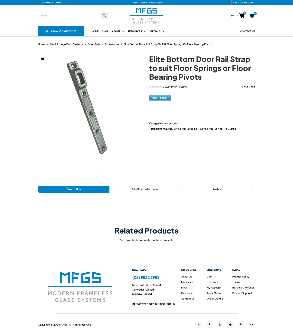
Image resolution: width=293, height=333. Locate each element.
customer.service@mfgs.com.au (155, 303)
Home (95, 31)
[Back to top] (281, 323)
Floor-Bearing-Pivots (193, 128)
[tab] (74, 189)
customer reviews (175, 86)
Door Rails (94, 44)
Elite (176, 128)
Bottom (160, 128)
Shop (105, 31)
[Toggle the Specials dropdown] (163, 31)
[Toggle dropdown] (144, 31)
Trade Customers (52, 2)
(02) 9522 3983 (145, 277)
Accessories (112, 44)
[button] (139, 59)
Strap (232, 128)
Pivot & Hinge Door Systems (66, 44)
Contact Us (247, 31)
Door (169, 128)
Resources (135, 31)
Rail (226, 128)
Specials (154, 31)
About (116, 31)
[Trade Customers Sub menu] (64, 3)
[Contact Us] (160, 99)
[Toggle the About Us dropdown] (123, 31)
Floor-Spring (214, 128)
